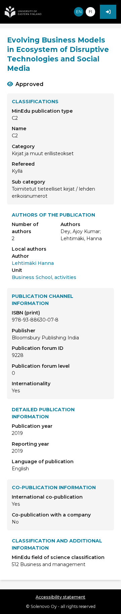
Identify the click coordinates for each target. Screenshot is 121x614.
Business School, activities (44, 277)
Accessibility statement (60, 596)
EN (79, 11)
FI (90, 11)
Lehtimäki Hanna (33, 263)
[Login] (108, 12)
